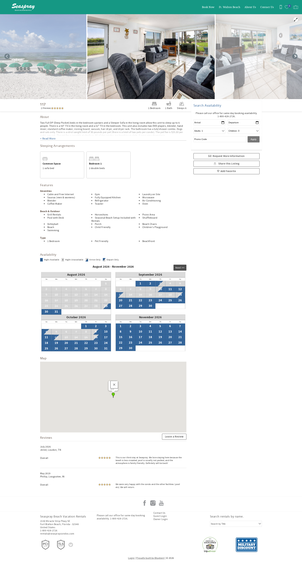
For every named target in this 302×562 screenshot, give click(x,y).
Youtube (161, 503)
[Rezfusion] (71, 545)
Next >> (180, 268)
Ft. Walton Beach (229, 7)
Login (131, 558)
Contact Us (267, 7)
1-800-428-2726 (48, 530)
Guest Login (160, 516)
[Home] (24, 7)
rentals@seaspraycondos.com (57, 533)
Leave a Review (174, 436)
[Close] (114, 384)
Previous (7, 56)
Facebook (144, 503)
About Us (250, 7)
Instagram (153, 503)
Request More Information (228, 156)
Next (295, 56)
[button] (113, 395)
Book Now (208, 7)
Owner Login (160, 519)
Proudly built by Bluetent (150, 558)
